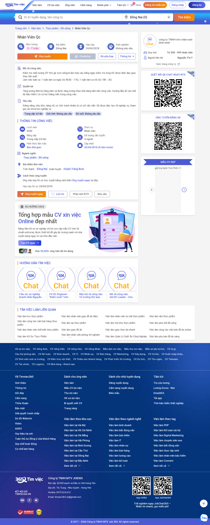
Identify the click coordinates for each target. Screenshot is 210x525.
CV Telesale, (171, 359)
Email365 (159, 393)
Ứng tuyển (45, 56)
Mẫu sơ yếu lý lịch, (155, 349)
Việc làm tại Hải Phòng (77, 440)
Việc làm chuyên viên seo (168, 440)
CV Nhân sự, (87, 354)
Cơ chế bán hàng (24, 448)
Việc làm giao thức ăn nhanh (120, 329)
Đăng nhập (178, 4)
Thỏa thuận (21, 403)
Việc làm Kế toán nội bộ (167, 430)
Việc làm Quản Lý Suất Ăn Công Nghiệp (126, 336)
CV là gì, (171, 349)
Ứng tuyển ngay (81, 180)
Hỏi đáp (19, 393)
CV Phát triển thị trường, (117, 359)
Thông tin (125, 56)
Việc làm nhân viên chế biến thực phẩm (38, 329)
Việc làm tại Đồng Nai (76, 455)
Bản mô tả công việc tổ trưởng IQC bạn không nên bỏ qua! (91, 296)
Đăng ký (197, 4)
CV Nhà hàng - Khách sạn (61, 364)
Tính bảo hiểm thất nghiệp (169, 403)
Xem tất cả (70, 465)
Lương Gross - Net (164, 388)
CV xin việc (53, 5)
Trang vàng (70, 408)
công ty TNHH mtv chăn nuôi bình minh (175, 41)
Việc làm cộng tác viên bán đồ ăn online (170, 329)
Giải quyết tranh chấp (27, 413)
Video (18, 423)
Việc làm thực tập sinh (166, 450)
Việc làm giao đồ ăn (71, 329)
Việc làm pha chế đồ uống (162, 322)
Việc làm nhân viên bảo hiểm (170, 455)
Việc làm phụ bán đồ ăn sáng (164, 336)
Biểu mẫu (114, 393)
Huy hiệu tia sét (24, 433)
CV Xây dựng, (138, 354)
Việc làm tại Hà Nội (75, 425)
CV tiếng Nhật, (93, 349)
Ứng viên (70, 5)
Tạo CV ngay (28, 242)
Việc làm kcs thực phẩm (30, 316)
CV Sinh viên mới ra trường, (30, 359)
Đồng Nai (42, 168)
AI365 (18, 428)
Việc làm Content (163, 460)
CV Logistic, (38, 364)
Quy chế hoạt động (26, 443)
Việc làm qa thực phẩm (73, 322)
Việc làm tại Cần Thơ (76, 450)
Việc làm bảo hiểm (119, 435)
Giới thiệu (20, 382)
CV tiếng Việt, (57, 349)
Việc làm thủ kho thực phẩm (120, 322)
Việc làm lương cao (120, 455)
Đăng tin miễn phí (155, 4)
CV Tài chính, (22, 364)
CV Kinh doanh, (61, 354)
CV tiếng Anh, (40, 349)
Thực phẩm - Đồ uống (36, 157)
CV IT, (75, 354)
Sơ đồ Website (23, 418)
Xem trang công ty (166, 64)
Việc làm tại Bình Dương (77, 445)
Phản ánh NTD (81, 194)
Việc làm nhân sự (118, 445)
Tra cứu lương (162, 382)
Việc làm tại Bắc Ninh (76, 460)
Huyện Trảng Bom (74, 168)
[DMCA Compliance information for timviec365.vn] (39, 512)
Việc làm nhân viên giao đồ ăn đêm (79, 316)
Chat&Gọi (85, 56)
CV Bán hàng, (103, 354)
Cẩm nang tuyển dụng (121, 388)
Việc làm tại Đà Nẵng (76, 435)
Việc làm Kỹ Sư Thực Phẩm (32, 336)
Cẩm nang (86, 5)
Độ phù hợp (106, 56)
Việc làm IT (115, 440)
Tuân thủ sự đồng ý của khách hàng (35, 438)
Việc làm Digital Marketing (169, 435)
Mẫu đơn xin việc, (112, 349)
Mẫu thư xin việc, (133, 349)
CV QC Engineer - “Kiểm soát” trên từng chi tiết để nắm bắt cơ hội (61, 296)
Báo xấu (102, 194)
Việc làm (37, 5)
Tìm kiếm (184, 17)
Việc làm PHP (161, 425)
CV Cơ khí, (153, 354)
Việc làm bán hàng (119, 450)
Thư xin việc (71, 393)
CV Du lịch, (139, 359)
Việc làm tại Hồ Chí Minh (78, 430)
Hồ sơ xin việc (72, 398)
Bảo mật (20, 408)
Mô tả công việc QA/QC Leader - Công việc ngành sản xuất (122, 296)
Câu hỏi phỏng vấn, (25, 354)
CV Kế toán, (44, 354)
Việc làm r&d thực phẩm (162, 316)
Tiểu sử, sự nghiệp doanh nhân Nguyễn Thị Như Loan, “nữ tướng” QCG (30, 296)
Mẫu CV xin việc (73, 388)
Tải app (158, 398)
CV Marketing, (121, 354)
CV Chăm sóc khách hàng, (87, 359)
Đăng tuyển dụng (118, 382)
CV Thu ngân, (155, 359)
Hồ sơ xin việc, (23, 349)
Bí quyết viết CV (73, 403)
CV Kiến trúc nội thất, (59, 359)
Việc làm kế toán (118, 460)
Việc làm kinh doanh (120, 425)
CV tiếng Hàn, (74, 349)
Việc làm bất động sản (121, 430)
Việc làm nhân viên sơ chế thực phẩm (125, 316)
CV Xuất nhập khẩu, (172, 354)
